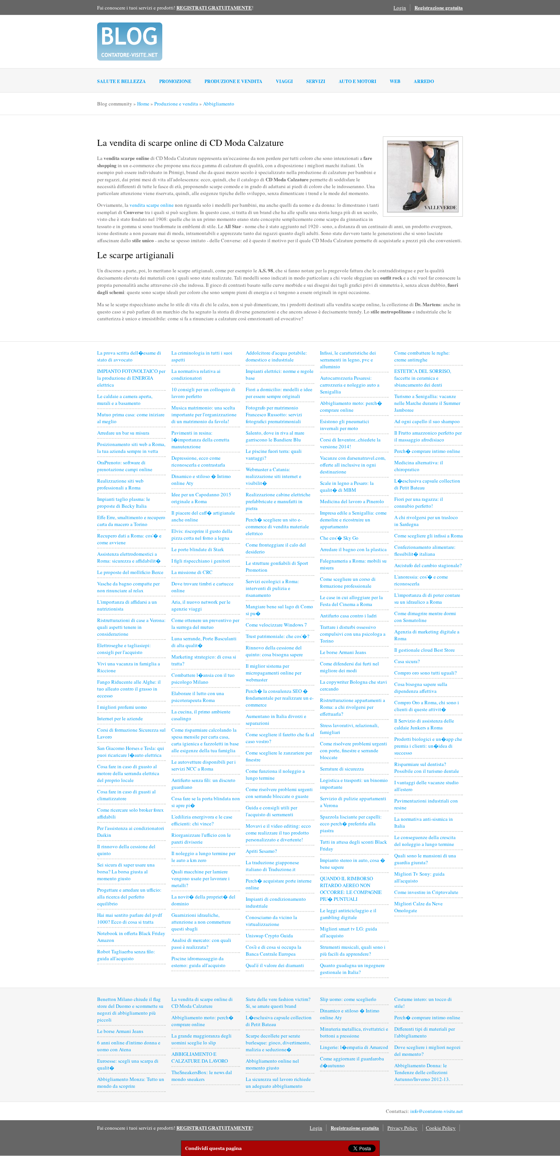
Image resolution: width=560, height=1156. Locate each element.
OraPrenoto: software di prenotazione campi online (124, 466)
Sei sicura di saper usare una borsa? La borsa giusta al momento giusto (126, 871)
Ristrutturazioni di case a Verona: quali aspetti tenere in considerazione (131, 627)
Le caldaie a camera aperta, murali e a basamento (124, 399)
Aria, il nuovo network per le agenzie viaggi (200, 605)
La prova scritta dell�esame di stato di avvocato (129, 356)
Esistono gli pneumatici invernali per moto (344, 425)
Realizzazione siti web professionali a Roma (120, 484)
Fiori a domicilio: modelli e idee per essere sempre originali (279, 393)
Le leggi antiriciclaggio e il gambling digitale (348, 914)
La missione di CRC (192, 572)
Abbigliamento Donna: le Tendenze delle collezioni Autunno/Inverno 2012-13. (422, 1072)
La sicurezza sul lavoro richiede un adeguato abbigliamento (278, 1082)
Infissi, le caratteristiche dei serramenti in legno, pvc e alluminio (348, 359)
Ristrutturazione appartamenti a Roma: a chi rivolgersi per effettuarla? (352, 707)
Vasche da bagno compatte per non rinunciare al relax (128, 587)
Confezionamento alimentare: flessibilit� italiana (425, 550)
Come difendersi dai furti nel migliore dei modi (349, 667)
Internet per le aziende (120, 718)
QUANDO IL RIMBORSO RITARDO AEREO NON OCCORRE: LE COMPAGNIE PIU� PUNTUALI (351, 888)
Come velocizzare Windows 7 (276, 624)
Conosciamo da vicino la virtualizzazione (271, 920)
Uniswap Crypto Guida (269, 935)
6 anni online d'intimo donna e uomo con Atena (128, 1046)
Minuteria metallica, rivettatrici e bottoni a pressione (354, 1032)
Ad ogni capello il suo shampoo (427, 421)
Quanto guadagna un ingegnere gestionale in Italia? (352, 968)
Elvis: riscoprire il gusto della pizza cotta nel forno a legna (201, 534)
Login (400, 7)
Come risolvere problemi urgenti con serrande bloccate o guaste (279, 792)
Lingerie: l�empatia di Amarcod (354, 1047)
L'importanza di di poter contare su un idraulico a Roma (427, 598)
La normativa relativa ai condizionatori (196, 374)
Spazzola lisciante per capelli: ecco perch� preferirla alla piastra (351, 823)
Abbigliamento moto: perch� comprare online (351, 406)
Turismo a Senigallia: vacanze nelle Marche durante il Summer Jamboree (427, 403)
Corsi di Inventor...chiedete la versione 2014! (350, 443)
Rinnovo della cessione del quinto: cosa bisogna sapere (274, 651)
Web (395, 81)
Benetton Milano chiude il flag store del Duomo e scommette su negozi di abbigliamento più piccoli (130, 1009)
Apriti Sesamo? (261, 850)
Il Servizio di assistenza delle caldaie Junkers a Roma (424, 724)
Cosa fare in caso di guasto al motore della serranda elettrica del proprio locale (128, 773)
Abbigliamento (218, 103)
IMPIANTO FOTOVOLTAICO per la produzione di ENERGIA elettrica (131, 378)
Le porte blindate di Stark (197, 549)
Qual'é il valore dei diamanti (275, 965)
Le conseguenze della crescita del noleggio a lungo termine (425, 840)
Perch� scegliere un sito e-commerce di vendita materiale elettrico (277, 526)
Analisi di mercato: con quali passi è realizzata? (201, 943)
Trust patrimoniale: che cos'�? (277, 636)
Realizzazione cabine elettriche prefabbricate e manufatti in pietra (278, 501)
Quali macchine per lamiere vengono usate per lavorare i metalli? (200, 878)
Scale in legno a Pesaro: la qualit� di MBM (347, 486)
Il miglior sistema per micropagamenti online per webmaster (273, 672)
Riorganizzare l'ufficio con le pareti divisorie (201, 838)
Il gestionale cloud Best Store (424, 649)
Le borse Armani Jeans (343, 652)
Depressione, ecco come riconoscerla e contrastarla (198, 461)
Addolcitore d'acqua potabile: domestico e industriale (276, 356)
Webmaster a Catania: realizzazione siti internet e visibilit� (273, 476)
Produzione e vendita (233, 81)
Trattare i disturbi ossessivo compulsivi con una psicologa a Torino (353, 634)
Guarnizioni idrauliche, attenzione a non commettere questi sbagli (201, 921)
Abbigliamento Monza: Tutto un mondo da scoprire (130, 1082)
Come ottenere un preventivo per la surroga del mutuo (205, 623)
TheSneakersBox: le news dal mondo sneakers (201, 1075)
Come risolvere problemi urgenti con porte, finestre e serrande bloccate (353, 750)
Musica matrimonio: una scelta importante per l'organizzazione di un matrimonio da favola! (204, 414)
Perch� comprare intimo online (427, 451)
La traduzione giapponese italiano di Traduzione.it (272, 866)
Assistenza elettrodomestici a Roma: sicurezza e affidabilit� (129, 557)
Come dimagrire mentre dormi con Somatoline (425, 617)
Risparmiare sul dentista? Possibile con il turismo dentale (426, 767)
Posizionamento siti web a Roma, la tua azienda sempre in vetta (131, 447)
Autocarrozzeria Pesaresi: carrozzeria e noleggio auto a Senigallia (349, 384)
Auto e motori (357, 81)
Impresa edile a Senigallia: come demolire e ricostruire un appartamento (353, 519)
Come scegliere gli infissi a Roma (428, 535)
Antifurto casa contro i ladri (348, 615)
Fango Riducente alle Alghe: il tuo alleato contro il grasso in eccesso (129, 688)
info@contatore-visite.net (436, 1111)
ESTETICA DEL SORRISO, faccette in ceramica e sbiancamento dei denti (422, 378)
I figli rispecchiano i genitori (200, 560)
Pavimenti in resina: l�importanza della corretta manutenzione (200, 439)
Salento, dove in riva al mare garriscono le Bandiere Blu (275, 436)
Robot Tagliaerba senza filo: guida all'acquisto (126, 955)
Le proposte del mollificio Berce (130, 572)
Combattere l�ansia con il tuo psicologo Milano (203, 678)
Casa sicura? (407, 661)
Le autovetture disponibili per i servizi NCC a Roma (203, 765)
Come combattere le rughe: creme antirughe (422, 356)
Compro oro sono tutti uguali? (425, 672)
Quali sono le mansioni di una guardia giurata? (425, 859)
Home (143, 103)
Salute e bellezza (121, 81)
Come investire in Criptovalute (426, 892)
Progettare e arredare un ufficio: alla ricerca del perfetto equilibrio (129, 896)
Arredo (424, 81)
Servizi (315, 81)
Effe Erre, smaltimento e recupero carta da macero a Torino (131, 521)
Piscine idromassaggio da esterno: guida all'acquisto (198, 962)
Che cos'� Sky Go (339, 537)
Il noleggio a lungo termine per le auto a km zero (203, 856)
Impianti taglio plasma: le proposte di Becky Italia (123, 502)
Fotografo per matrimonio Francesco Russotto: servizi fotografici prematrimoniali (274, 414)
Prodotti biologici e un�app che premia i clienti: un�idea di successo (428, 745)
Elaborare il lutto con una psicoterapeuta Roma (197, 697)
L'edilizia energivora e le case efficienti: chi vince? (201, 820)
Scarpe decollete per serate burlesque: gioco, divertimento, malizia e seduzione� (278, 1042)
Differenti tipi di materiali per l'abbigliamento (424, 1032)
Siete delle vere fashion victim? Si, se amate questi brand (278, 1002)
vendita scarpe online (152, 204)
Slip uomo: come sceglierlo (348, 999)
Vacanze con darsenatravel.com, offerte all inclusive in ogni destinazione (353, 464)
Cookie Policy (441, 1127)
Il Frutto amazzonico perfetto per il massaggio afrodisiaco (428, 436)
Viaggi (284, 81)
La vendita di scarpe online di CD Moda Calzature (202, 1002)
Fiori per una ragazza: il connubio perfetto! (418, 502)
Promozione (175, 81)
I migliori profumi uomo (122, 707)
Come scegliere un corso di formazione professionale (348, 582)
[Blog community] (129, 41)
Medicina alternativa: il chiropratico (418, 466)
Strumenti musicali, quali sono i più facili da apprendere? (353, 950)
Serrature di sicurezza (342, 768)
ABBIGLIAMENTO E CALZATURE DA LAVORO (199, 1057)
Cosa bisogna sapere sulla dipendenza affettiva (420, 687)
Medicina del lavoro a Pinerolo (352, 501)
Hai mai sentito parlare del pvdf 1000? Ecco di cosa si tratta (129, 918)
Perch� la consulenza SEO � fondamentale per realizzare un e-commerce (280, 698)
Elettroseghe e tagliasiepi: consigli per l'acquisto (124, 649)
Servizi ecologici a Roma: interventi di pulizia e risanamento (272, 588)
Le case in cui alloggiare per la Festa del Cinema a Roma (351, 601)
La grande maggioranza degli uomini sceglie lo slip (201, 1039)
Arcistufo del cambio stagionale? (428, 565)
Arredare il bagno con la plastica (353, 549)
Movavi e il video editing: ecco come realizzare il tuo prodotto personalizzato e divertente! (278, 832)
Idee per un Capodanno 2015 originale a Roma (201, 498)
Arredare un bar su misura (123, 432)
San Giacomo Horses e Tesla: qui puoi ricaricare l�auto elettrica (130, 751)
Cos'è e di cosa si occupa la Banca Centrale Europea (273, 950)
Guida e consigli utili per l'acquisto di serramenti (271, 811)
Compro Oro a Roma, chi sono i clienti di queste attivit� (426, 706)
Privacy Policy (402, 1127)
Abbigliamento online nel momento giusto (272, 1064)
